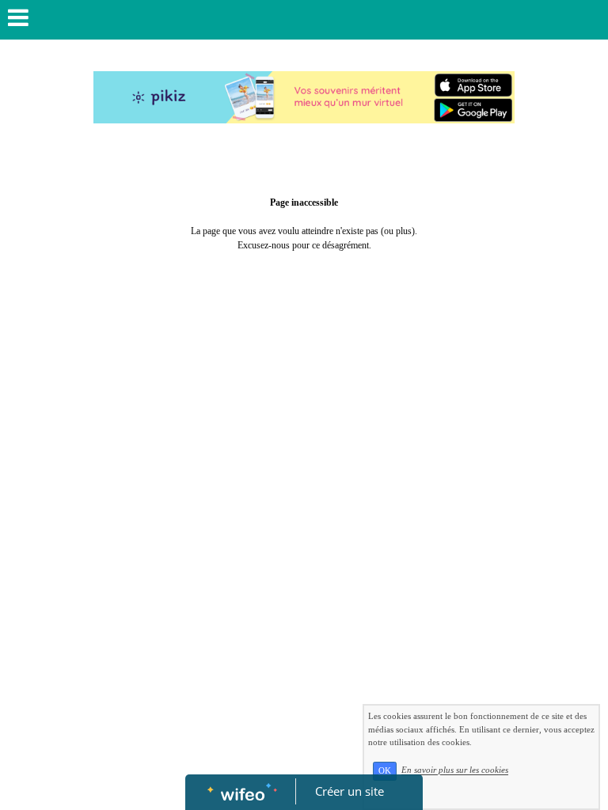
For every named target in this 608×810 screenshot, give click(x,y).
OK (384, 770)
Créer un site (349, 791)
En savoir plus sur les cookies (454, 770)
